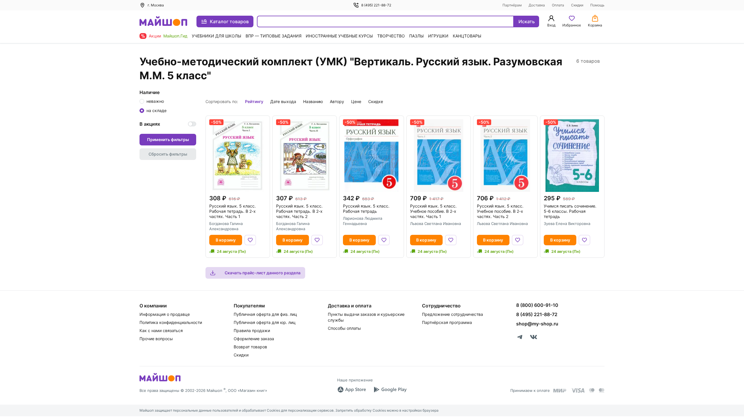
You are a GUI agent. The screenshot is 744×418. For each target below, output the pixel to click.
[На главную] (163, 21)
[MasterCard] (592, 390)
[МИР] (560, 390)
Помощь (597, 5)
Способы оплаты (344, 328)
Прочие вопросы (156, 338)
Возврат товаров (250, 346)
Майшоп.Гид (175, 35)
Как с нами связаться (161, 330)
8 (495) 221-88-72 (376, 5)
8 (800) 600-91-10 (537, 305)
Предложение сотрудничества (452, 314)
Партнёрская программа (447, 322)
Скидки (577, 5)
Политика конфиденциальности (171, 322)
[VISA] (578, 390)
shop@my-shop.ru (537, 324)
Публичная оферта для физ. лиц (265, 314)
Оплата (558, 5)
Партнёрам (512, 5)
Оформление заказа (254, 338)
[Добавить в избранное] (250, 240)
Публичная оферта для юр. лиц (265, 322)
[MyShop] (160, 381)
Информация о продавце (165, 314)
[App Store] (351, 389)
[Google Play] (390, 389)
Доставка (537, 5)
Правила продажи (252, 330)
